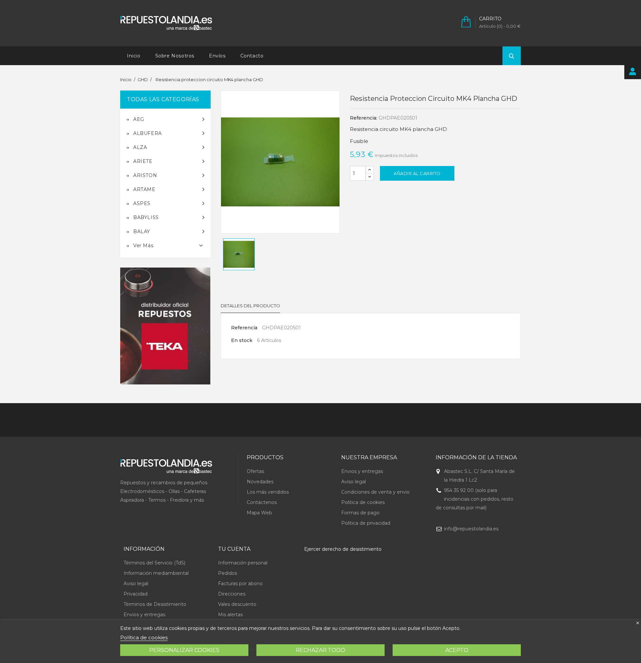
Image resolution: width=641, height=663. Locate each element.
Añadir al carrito (417, 173)
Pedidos (227, 573)
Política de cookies (144, 637)
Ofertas (255, 471)
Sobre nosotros (174, 56)
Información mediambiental (156, 573)
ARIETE (143, 161)
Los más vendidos (268, 492)
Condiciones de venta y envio (375, 492)
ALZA (140, 147)
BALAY (141, 231)
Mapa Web (259, 513)
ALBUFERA (147, 133)
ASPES (142, 203)
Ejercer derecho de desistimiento (343, 549)
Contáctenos (262, 502)
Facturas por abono (240, 584)
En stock (241, 340)
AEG (138, 119)
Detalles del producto (250, 305)
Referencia (244, 328)
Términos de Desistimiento (155, 604)
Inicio (134, 56)
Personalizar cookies (184, 650)
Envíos (217, 56)
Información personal (242, 563)
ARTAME (144, 189)
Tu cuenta (234, 549)
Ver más (143, 245)
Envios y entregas (362, 471)
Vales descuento (237, 604)
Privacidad (136, 594)
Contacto (252, 56)
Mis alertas (230, 615)
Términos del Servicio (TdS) (154, 563)
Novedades (260, 482)
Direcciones (231, 594)
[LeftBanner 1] (165, 326)
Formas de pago (360, 513)
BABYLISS (146, 217)
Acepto (456, 650)
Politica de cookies (363, 502)
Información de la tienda (476, 457)
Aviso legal (353, 482)
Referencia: (363, 118)
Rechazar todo (320, 650)
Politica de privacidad (365, 523)
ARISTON (145, 175)
